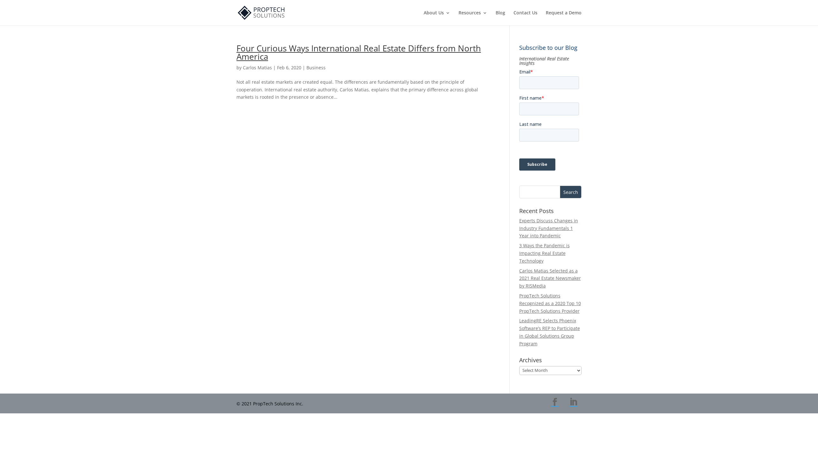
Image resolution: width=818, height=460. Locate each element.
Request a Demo (564, 13)
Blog (500, 13)
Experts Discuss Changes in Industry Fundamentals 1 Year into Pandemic (548, 228)
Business (316, 68)
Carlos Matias (257, 68)
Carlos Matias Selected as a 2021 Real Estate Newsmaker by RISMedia (550, 278)
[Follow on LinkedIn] (574, 402)
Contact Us (525, 13)
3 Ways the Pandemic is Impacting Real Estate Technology (544, 253)
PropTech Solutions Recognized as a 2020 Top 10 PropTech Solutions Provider (550, 303)
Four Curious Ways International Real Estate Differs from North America (358, 52)
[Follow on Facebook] (555, 402)
